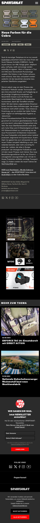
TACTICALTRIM (7, 164)
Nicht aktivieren (20, 511)
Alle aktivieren (20, 517)
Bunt (14, 44)
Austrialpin (6, 44)
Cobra (20, 44)
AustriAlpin (5, 59)
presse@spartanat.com (9, 191)
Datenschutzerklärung (20, 506)
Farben (28, 44)
